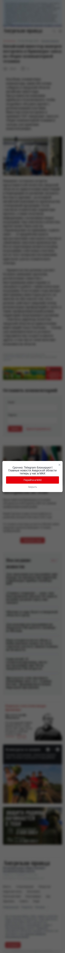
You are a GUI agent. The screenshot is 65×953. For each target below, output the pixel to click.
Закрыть (32, 486)
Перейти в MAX (33, 480)
